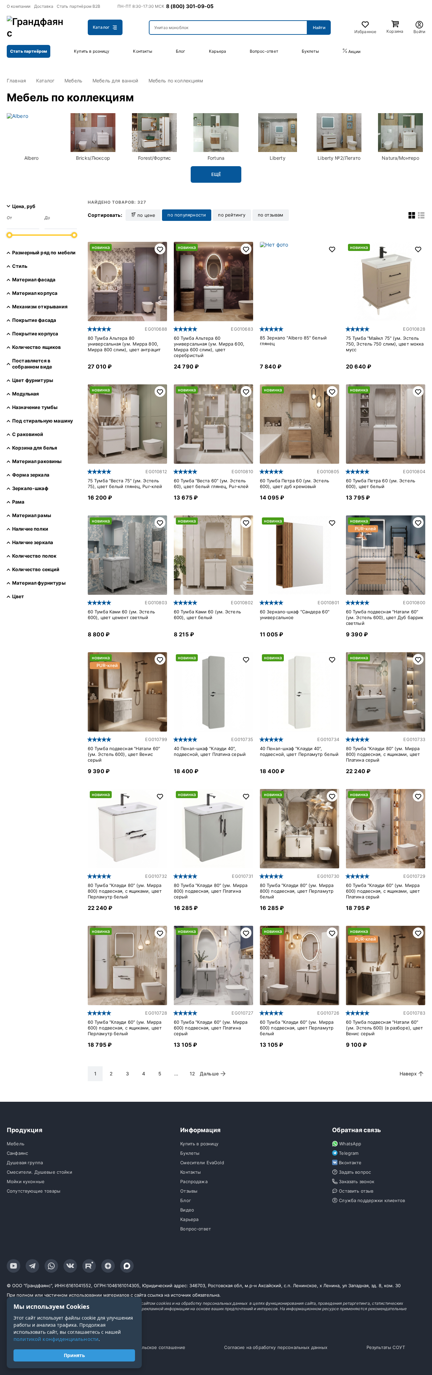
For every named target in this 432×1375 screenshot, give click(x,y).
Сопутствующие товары (33, 1191)
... (176, 1073)
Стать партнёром (28, 51)
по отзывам (271, 215)
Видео (187, 1210)
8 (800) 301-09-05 (190, 6)
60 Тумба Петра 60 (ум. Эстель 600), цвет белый (380, 483)
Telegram (348, 1153)
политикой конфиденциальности (56, 1338)
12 (192, 1073)
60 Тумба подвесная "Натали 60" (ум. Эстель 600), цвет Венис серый (124, 754)
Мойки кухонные (26, 1181)
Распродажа (194, 1181)
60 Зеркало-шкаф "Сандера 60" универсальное (294, 614)
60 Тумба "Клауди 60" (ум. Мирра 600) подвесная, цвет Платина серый (210, 1027)
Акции (354, 51)
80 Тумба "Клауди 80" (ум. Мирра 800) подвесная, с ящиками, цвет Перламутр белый (125, 891)
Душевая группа (25, 1162)
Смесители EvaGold (202, 1162)
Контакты (142, 51)
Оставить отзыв (356, 1191)
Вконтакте (350, 1162)
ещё (216, 174)
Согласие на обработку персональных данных (275, 1347)
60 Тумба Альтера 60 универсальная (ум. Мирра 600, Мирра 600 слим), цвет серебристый (209, 346)
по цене (146, 215)
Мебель (15, 1143)
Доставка (43, 6)
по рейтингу (231, 215)
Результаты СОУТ (386, 1347)
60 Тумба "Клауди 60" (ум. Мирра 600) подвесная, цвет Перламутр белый (296, 1027)
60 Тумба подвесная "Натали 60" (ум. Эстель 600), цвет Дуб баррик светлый (384, 617)
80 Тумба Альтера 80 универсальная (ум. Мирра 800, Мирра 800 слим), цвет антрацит (124, 343)
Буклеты (310, 51)
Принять (74, 1355)
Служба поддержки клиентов (372, 1200)
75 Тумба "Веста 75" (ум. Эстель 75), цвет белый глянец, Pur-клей (125, 483)
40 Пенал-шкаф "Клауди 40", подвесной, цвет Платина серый (210, 751)
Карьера (217, 51)
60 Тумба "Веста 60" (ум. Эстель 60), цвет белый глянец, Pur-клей (211, 483)
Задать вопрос (355, 1172)
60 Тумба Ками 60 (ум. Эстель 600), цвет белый (207, 614)
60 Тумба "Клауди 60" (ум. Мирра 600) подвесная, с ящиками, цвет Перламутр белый (125, 1027)
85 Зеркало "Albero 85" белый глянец (293, 340)
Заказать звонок (356, 1181)
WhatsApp (350, 1143)
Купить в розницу (91, 51)
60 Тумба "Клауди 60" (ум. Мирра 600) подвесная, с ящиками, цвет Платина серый (383, 891)
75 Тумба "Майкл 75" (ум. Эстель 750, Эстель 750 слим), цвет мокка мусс (385, 343)
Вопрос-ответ (264, 51)
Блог (181, 51)
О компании (19, 6)
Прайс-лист (408, 51)
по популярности (186, 215)
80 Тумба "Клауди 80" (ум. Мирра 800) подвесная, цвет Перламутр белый (296, 891)
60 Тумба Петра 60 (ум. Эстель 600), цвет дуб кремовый (294, 483)
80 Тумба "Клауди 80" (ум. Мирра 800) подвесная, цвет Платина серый (210, 891)
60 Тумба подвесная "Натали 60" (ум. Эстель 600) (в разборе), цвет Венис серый (384, 1027)
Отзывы (188, 1191)
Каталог (101, 27)
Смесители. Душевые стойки (39, 1172)
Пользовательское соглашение (150, 1347)
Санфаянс (17, 1153)
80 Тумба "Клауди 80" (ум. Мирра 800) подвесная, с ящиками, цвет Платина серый (383, 754)
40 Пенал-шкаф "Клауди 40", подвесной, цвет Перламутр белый (299, 751)
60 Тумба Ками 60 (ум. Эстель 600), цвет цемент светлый (121, 614)
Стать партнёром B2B (79, 6)
